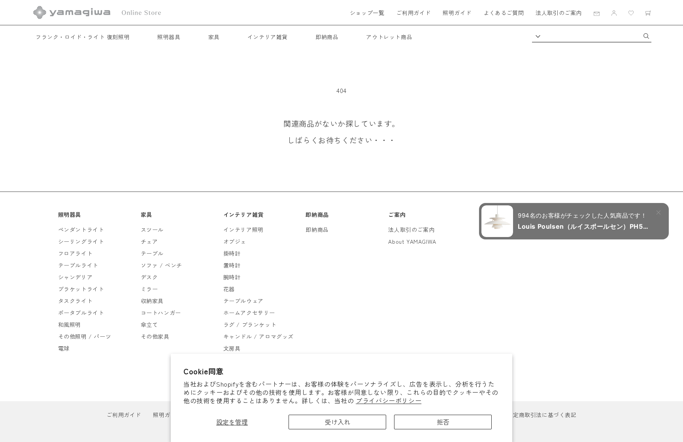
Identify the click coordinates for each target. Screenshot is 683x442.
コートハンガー (161, 313)
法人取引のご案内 (559, 12)
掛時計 (232, 253)
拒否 (443, 422)
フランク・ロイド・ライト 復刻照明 (83, 37)
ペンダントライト (81, 229)
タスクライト (75, 301)
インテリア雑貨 (267, 37)
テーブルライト (78, 265)
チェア (149, 241)
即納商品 (326, 37)
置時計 (232, 265)
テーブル (152, 253)
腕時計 (232, 277)
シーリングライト (81, 241)
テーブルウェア (243, 301)
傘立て (149, 324)
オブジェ (234, 241)
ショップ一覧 (367, 12)
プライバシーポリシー (388, 400)
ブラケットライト (81, 289)
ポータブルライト (81, 313)
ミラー (149, 289)
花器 (229, 289)
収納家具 (152, 301)
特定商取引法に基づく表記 (541, 415)
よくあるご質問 (503, 12)
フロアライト (75, 253)
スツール (152, 229)
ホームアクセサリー (249, 313)
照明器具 (168, 37)
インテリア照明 (243, 229)
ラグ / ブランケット (250, 324)
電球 (64, 348)
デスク (149, 277)
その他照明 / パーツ (84, 336)
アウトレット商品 (389, 37)
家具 (214, 37)
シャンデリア (75, 277)
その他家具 (155, 336)
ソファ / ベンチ (161, 265)
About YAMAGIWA (412, 241)
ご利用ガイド (413, 12)
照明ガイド (457, 12)
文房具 (232, 348)
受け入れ (337, 422)
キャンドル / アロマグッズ (258, 336)
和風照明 (69, 324)
